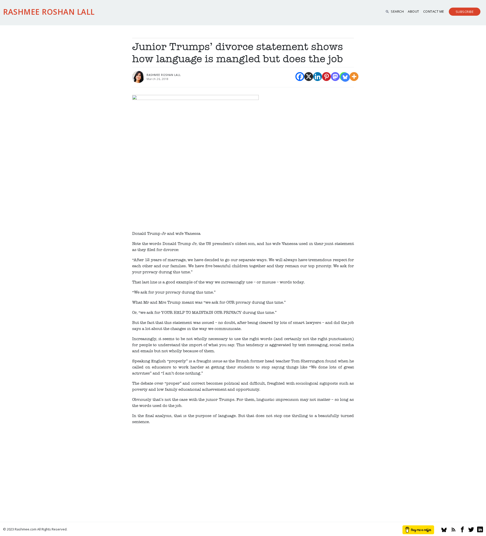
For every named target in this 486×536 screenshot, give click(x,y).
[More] (354, 76)
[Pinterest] (326, 76)
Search (397, 11)
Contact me (433, 11)
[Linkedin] (317, 76)
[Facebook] (299, 76)
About (413, 11)
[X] (308, 76)
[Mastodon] (335, 76)
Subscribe (465, 11)
